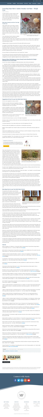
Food (7, 349)
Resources (34, 3)
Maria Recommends (26, 408)
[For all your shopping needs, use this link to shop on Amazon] (11, 357)
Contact (37, 404)
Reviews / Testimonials (36, 403)
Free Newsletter (26, 410)
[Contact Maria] (33, 1)
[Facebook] (35, 1)
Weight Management (20, 349)
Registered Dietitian (6, 404)
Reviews (39, 3)
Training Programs (16, 404)
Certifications (6, 407)
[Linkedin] (37, 1)
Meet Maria (9, 3)
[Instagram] (39, 1)
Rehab (30, 3)
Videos (27, 403)
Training (14, 3)
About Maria (6, 403)
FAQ (26, 409)
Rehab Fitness (16, 410)
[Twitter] (36, 1)
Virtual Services (20, 3)
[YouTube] (40, 1)
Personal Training (16, 403)
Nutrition (26, 3)
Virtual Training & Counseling (16, 407)
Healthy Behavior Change (12, 349)
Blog (26, 404)
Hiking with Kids (26, 407)
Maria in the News (6, 408)
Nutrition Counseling (16, 408)
